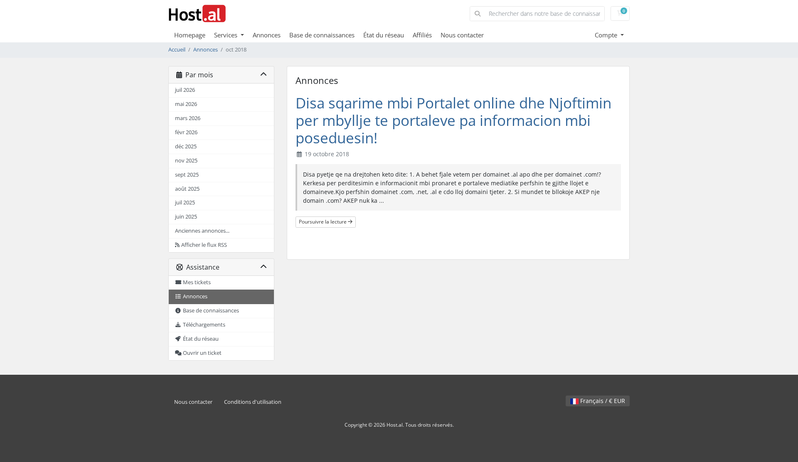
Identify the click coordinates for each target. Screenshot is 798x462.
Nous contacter (462, 35)
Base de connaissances (322, 35)
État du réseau (383, 35)
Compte (607, 35)
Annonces (267, 35)
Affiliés (422, 35)
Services (226, 35)
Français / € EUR (602, 401)
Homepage (189, 35)
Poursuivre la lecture (323, 221)
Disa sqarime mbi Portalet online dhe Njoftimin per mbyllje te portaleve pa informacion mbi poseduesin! (453, 120)
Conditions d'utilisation (252, 401)
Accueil (176, 49)
